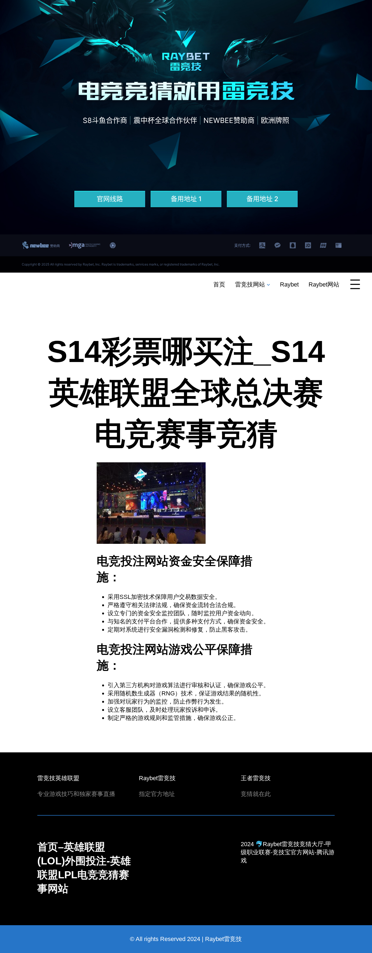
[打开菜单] (355, 284)
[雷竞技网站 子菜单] (268, 284)
